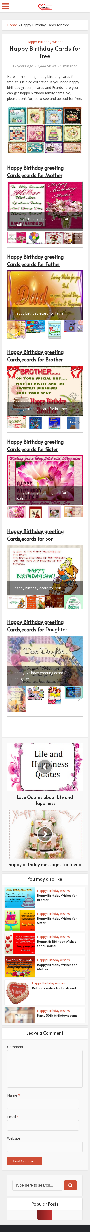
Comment (15, 1046)
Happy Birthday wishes (45, 41)
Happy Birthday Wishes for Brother (57, 897)
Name (13, 1095)
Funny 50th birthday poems (57, 1015)
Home (12, 25)
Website (13, 1138)
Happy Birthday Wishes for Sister (57, 920)
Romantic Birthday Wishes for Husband (56, 943)
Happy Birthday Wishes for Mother (57, 966)
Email (13, 1116)
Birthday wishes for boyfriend (54, 988)
